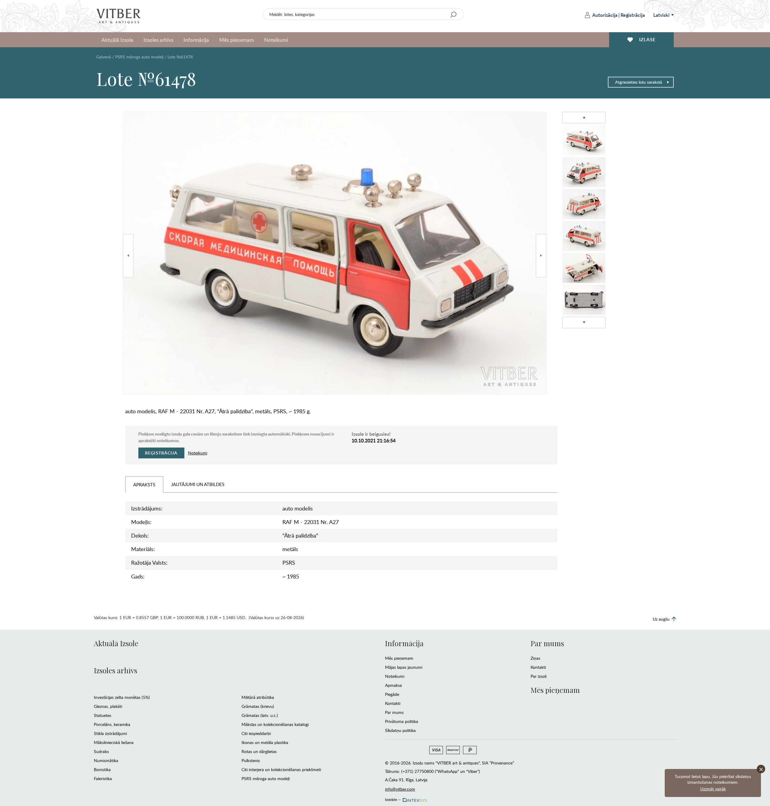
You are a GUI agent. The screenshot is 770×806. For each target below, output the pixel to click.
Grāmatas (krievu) (258, 706)
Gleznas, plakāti (108, 706)
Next (541, 255)
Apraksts (144, 485)
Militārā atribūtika (258, 697)
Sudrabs (101, 751)
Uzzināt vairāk (713, 789)
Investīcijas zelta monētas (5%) (122, 697)
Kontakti (392, 703)
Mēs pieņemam (399, 658)
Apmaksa (393, 685)
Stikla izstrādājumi (110, 733)
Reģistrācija (633, 14)
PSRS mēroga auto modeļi (139, 57)
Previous (128, 255)
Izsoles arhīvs (115, 670)
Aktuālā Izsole (116, 643)
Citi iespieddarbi (256, 733)
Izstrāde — (393, 798)
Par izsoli (539, 676)
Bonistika (102, 769)
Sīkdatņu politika (400, 730)
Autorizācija (605, 14)
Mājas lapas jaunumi (403, 667)
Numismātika (106, 760)
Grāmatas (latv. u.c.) (260, 715)
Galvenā (103, 57)
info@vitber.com (400, 789)
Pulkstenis (251, 760)
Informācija (404, 643)
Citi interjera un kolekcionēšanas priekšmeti (281, 769)
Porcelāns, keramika (112, 724)
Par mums (394, 712)
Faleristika (103, 778)
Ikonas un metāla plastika (265, 742)
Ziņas (535, 658)
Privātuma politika (401, 721)
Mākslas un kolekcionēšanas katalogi (275, 724)
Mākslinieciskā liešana (114, 742)
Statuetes (102, 715)
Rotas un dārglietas (259, 751)
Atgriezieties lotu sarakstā (638, 82)
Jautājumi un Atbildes (197, 484)
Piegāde (392, 694)
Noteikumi (276, 39)
